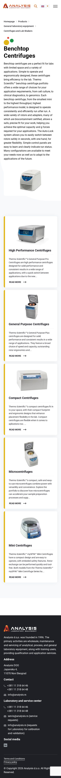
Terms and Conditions (14, 758)
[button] (45, 6)
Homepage (9, 21)
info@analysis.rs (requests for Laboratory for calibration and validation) (24, 729)
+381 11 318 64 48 (17, 689)
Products (22, 21)
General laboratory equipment (19, 26)
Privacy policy (10, 762)
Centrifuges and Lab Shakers (18, 31)
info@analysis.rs (17, 694)
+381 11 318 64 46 (17, 685)
